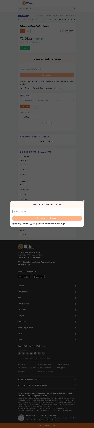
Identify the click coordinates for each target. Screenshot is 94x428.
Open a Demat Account (47, 218)
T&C (31, 224)
